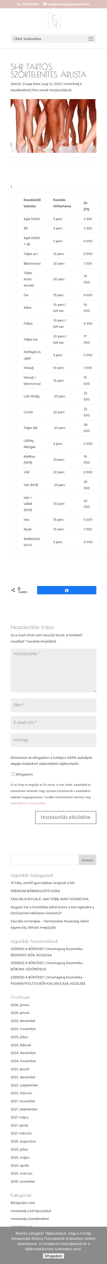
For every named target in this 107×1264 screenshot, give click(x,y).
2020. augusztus (23, 1142)
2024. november (23, 1061)
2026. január (20, 1013)
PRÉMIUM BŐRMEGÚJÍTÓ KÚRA (35, 891)
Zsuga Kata (31, 84)
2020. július (19, 1150)
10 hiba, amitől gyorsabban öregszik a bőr (43, 883)
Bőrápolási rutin (23, 1203)
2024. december (23, 1053)
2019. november (23, 1182)
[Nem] (100, 1245)
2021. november (23, 1101)
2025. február (21, 1045)
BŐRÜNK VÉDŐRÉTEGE (28, 969)
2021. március (21, 1133)
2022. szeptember (24, 1085)
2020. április (20, 1166)
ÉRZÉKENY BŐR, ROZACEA (31, 955)
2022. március (21, 1093)
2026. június (20, 1005)
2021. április (19, 1126)
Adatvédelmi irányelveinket (28, 803)
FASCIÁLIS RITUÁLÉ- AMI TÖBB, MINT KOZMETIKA (50, 899)
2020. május (20, 1158)
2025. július (19, 1037)
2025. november (23, 1029)
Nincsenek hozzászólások (52, 90)
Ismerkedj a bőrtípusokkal (31, 1211)
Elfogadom (24, 775)
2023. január (20, 1069)
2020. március (21, 1174)
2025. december (23, 1021)
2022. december (23, 1077)
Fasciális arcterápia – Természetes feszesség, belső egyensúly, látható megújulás (50, 924)
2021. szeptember (24, 1109)
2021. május (20, 1118)
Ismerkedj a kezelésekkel (30, 1219)
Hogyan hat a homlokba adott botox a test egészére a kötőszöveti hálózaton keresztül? (52, 910)
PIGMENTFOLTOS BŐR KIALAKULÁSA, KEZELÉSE (48, 984)
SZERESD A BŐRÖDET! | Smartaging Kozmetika (46, 949)
